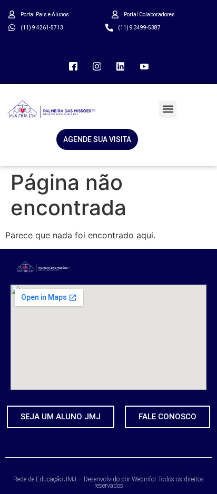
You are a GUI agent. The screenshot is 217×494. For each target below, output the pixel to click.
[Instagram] (97, 66)
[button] (167, 109)
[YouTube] (144, 66)
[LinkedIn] (121, 66)
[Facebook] (73, 66)
